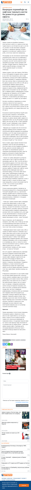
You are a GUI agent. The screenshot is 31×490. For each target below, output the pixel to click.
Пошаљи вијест (17, 478)
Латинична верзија (10, 480)
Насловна (4, 478)
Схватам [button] (24, 485)
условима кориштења (22, 402)
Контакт (24, 478)
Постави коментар (22, 405)
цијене (18, 340)
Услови (3, 480)
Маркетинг (9, 478)
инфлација (6, 341)
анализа (23, 340)
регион (13, 340)
